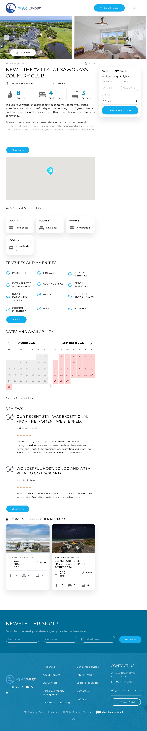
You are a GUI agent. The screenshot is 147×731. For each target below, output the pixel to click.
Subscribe (130, 639)
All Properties (17, 63)
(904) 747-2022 (123, 681)
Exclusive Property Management (53, 693)
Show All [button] (16, 319)
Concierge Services (88, 666)
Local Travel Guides (87, 682)
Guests (106, 94)
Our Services (50, 682)
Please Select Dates (120, 110)
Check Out (127, 81)
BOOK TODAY (111, 8)
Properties (49, 666)
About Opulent (51, 675)
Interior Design (85, 675)
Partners (82, 699)
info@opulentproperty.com (126, 690)
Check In (107, 81)
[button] (139, 8)
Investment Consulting (56, 702)
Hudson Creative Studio (111, 712)
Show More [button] (18, 150)
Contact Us (83, 691)
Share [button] (92, 63)
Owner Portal (128, 702)
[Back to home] (24, 8)
